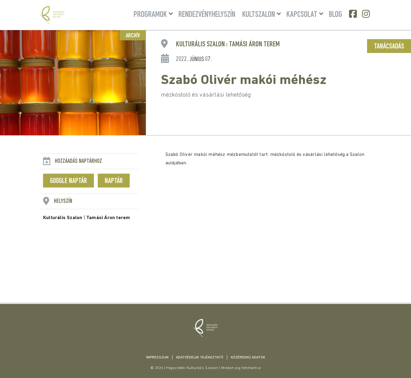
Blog (335, 15)
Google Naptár (68, 181)
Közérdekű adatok (248, 357)
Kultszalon (258, 15)
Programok (150, 15)
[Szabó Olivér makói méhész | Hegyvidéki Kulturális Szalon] (205, 328)
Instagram (366, 13)
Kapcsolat (301, 15)
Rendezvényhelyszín (206, 15)
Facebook (353, 13)
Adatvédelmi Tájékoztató (199, 357)
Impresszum (157, 357)
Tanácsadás (389, 46)
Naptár (114, 181)
